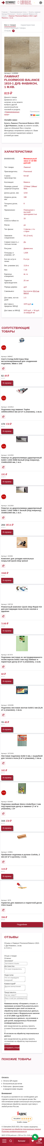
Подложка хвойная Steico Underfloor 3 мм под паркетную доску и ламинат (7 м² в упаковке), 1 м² (21, 806)
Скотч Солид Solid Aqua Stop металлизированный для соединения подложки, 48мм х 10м (19, 361)
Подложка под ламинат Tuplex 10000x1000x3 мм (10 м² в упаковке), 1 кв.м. (21, 410)
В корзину (7, 383)
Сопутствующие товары (15, 28)
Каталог (21, 1141)
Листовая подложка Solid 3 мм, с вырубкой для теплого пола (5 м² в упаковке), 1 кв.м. (22, 757)
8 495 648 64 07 (25, 3)
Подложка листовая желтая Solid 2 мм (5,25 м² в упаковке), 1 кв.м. (22, 709)
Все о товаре (10, 25)
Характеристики (28, 25)
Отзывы (7, 31)
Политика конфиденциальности (14, 1131)
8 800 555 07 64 (25, 1)
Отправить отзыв (12, 1048)
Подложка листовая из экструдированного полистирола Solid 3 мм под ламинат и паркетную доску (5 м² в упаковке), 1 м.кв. (21, 659)
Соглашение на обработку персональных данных (21, 1129)
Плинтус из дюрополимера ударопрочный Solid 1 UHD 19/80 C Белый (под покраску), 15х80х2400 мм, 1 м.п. (21, 510)
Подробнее (22, 924)
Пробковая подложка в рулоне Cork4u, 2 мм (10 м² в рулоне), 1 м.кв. (20, 856)
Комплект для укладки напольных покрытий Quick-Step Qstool (17, 560)
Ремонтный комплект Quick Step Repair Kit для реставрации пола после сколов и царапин (21, 609)
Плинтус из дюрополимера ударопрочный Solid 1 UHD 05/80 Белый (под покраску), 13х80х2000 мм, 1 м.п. (21, 460)
